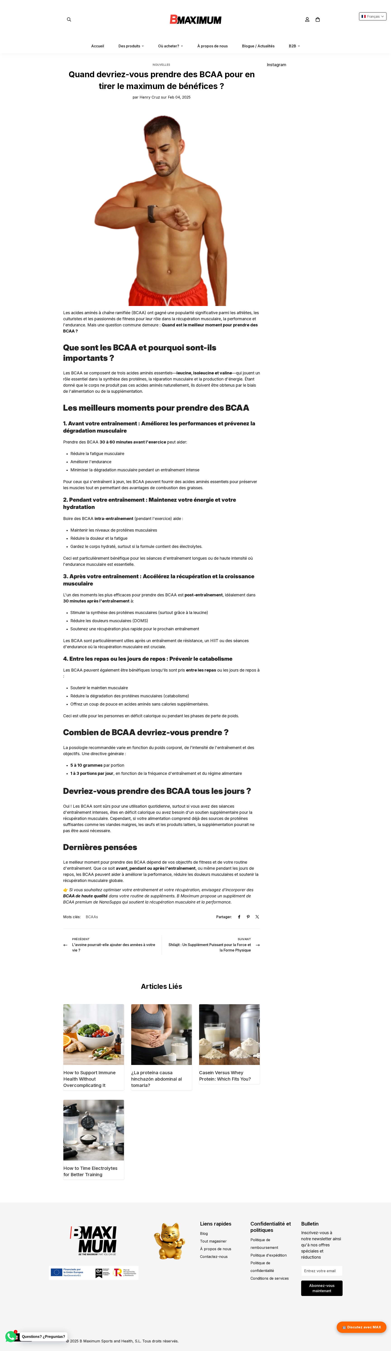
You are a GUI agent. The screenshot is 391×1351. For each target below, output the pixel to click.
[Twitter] (257, 917)
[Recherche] (69, 19)
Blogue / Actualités (258, 46)
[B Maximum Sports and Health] (195, 19)
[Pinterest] (248, 917)
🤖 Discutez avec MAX (361, 1327)
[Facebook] (239, 917)
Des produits (129, 46)
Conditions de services (269, 1278)
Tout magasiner (213, 1241)
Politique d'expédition (268, 1255)
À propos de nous (212, 46)
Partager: (224, 917)
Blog (204, 1233)
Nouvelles (161, 64)
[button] (317, 19)
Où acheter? (168, 46)
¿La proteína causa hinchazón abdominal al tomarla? (156, 1079)
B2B (292, 46)
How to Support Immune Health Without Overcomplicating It (89, 1079)
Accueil (97, 46)
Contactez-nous (214, 1256)
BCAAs (92, 917)
